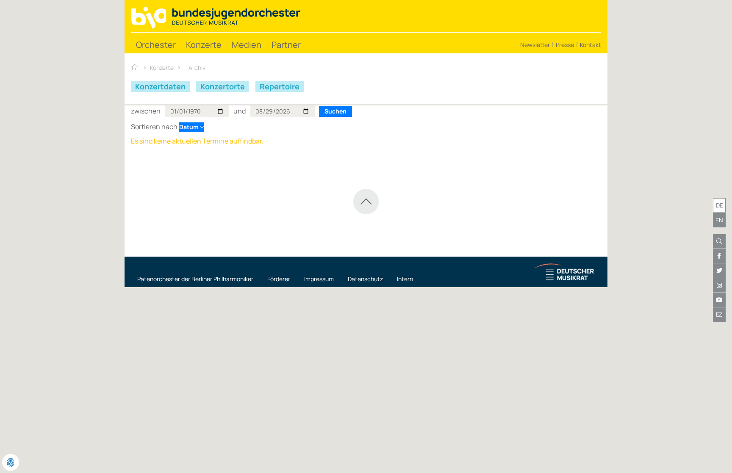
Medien (246, 44)
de (719, 205)
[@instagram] (719, 285)
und (239, 111)
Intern (405, 279)
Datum (189, 127)
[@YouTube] (719, 300)
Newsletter (535, 45)
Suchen (335, 111)
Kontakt (590, 45)
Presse (565, 45)
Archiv (197, 68)
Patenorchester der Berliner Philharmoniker (195, 279)
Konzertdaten (160, 86)
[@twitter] (719, 270)
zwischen (146, 111)
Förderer (278, 279)
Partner (286, 44)
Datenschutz (365, 279)
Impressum (319, 279)
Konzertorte (222, 86)
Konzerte (204, 44)
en (719, 220)
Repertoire (279, 86)
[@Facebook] (719, 256)
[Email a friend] (719, 314)
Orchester (156, 44)
